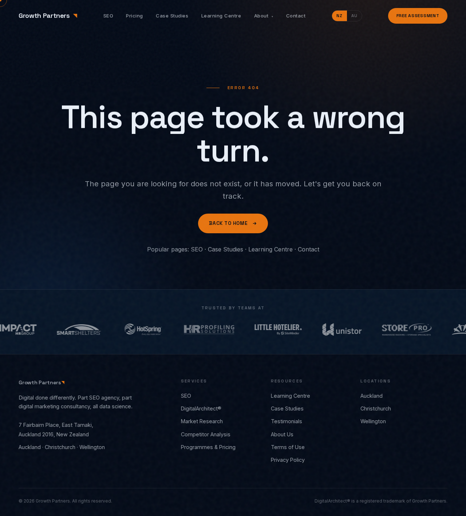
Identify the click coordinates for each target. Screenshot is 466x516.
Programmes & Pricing (208, 447)
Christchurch (375, 408)
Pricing (134, 16)
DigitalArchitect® (201, 408)
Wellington (373, 421)
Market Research (202, 421)
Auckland (371, 396)
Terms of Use (288, 447)
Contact (296, 16)
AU (354, 15)
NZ (339, 15)
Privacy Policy (288, 460)
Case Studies (172, 16)
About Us (282, 434)
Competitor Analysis (205, 434)
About (263, 16)
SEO (108, 16)
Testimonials (286, 421)
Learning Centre (221, 16)
